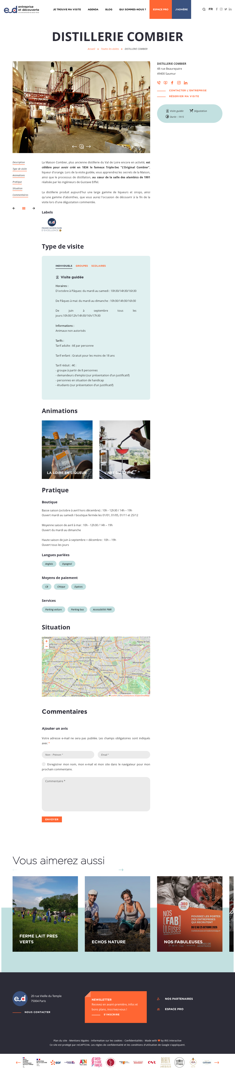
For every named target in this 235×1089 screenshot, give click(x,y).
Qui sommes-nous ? (132, 9)
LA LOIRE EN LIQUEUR (67, 472)
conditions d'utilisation (144, 1044)
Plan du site (60, 1040)
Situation (17, 188)
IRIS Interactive (172, 1040)
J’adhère (181, 9)
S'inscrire (112, 1014)
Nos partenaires (179, 998)
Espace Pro (160, 9)
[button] (46, 641)
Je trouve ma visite (67, 9)
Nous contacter (37, 1012)
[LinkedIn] (230, 9)
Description (19, 162)
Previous (18, 1062)
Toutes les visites (110, 48)
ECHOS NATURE (109, 942)
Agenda (93, 9)
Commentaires (20, 194)
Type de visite (20, 168)
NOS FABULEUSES (183, 942)
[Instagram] (221, 9)
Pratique (17, 181)
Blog (108, 9)
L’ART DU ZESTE (119, 472)
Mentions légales (79, 1040)
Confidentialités (134, 1040)
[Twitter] (225, 9)
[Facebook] (216, 9)
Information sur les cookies (106, 1040)
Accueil (91, 48)
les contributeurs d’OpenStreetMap (134, 695)
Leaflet (114, 695)
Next (88, 146)
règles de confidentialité (109, 1044)
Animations (19, 175)
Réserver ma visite (184, 96)
